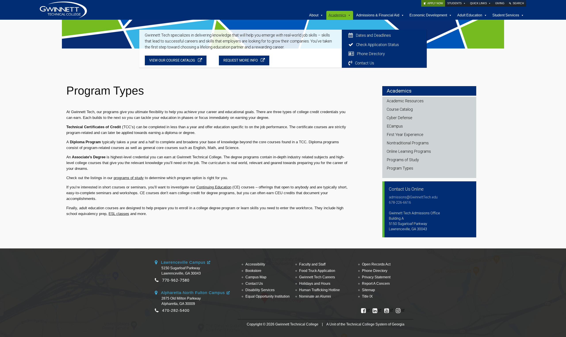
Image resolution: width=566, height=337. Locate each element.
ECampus (395, 126)
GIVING (499, 3)
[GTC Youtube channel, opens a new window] (388, 311)
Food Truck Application (317, 271)
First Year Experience (405, 134)
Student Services (505, 15)
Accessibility (255, 264)
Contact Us (254, 283)
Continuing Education (213, 187)
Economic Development (428, 15)
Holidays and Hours (314, 283)
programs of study (129, 178)
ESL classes (119, 214)
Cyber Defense (399, 117)
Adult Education (469, 15)
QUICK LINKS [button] (478, 3)
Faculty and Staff (312, 264)
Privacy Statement (376, 277)
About (313, 15)
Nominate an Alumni (315, 296)
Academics (337, 15)
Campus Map (255, 277)
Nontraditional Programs (408, 143)
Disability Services (260, 290)
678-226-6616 (400, 202)
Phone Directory (374, 271)
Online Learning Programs (409, 151)
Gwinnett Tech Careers (317, 277)
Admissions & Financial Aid (377, 15)
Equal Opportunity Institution (267, 296)
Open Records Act (376, 264)
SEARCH (518, 3)
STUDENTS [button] (454, 3)
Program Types (400, 168)
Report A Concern (376, 283)
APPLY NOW (435, 3)
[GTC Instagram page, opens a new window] (400, 311)
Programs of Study (403, 159)
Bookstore (253, 271)
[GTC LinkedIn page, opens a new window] (377, 311)
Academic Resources (405, 101)
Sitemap (368, 290)
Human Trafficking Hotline (319, 290)
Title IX (367, 296)
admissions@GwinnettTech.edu (413, 197)
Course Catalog (400, 109)
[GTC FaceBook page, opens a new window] (365, 311)
